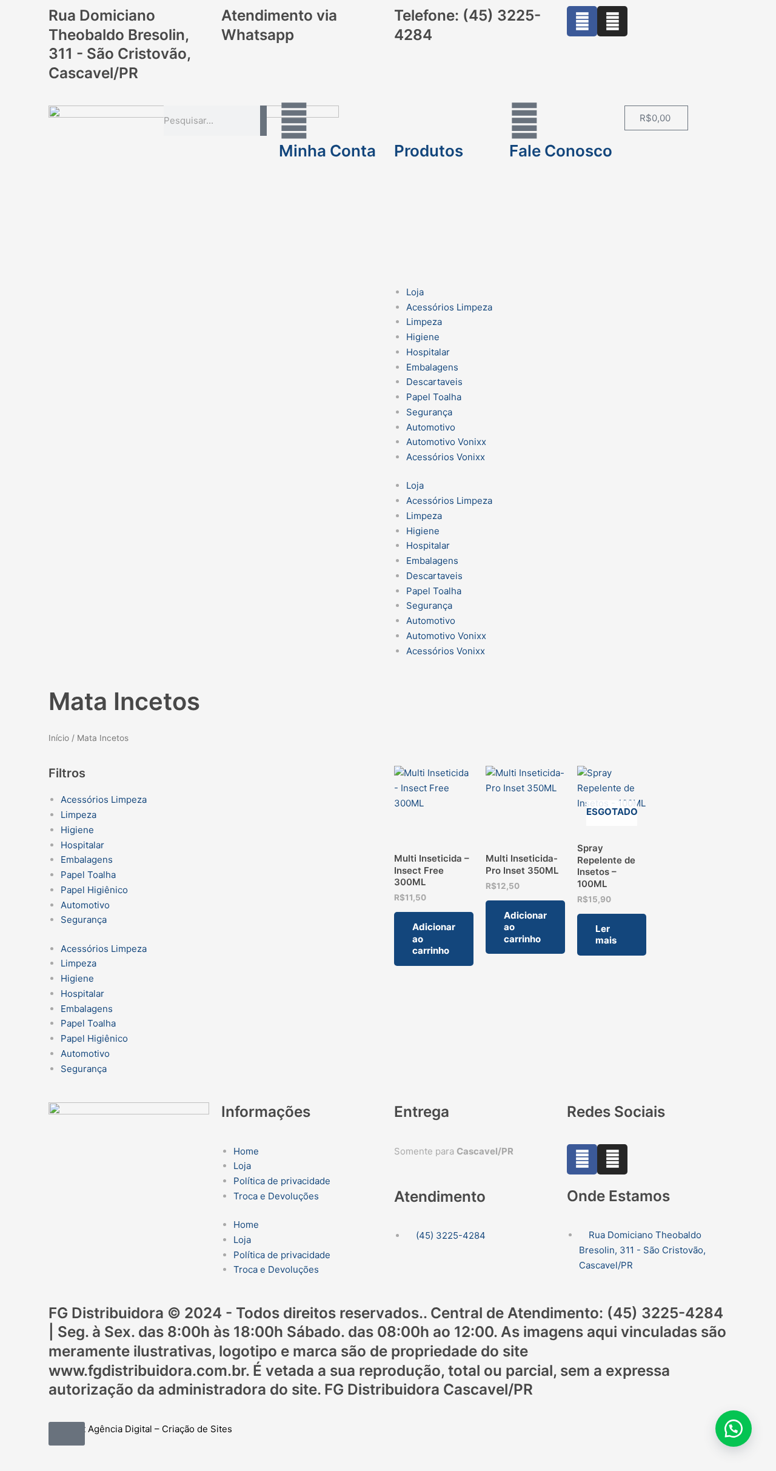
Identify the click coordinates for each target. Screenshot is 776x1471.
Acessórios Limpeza (449, 307)
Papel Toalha (433, 397)
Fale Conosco (560, 150)
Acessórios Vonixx (445, 457)
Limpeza (424, 321)
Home (246, 1151)
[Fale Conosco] (524, 121)
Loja (415, 292)
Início (58, 738)
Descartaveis (434, 381)
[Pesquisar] (263, 121)
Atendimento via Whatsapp (279, 25)
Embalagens (432, 367)
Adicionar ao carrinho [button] (433, 938)
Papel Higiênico (94, 890)
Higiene (423, 337)
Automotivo (430, 427)
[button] (733, 1428)
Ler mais (606, 935)
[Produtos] (409, 121)
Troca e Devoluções (276, 1196)
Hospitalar (428, 352)
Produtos (428, 150)
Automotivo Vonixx (446, 441)
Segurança (429, 412)
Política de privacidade (281, 1181)
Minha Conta (327, 150)
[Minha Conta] (294, 121)
